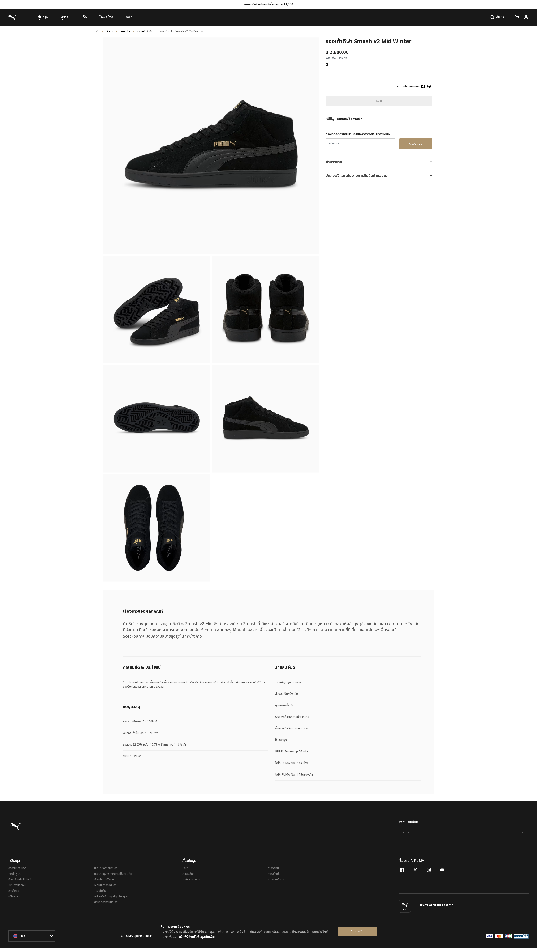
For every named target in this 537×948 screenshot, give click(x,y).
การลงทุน (273, 868)
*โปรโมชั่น (100, 891)
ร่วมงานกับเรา (276, 879)
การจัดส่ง (13, 891)
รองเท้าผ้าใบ (145, 31)
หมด (379, 100)
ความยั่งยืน (274, 874)
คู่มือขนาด (14, 896)
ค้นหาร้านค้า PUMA (19, 879)
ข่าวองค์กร (188, 874)
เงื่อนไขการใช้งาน (104, 879)
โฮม (96, 31)
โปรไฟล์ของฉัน (17, 885)
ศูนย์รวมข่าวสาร (191, 879)
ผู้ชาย (110, 31)
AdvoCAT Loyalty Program (112, 896)
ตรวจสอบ (415, 143)
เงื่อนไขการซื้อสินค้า (105, 885)
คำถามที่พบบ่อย (17, 868)
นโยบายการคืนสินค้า (105, 868)
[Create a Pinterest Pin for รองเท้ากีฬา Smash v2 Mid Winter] (429, 86)
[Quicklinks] (526, 17)
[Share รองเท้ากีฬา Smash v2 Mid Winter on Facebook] (423, 86)
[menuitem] (42, 17)
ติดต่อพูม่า (14, 874)
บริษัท (185, 868)
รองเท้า (125, 31)
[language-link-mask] (32, 936)
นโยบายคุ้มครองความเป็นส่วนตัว (113, 874)
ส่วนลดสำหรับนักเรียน (106, 902)
